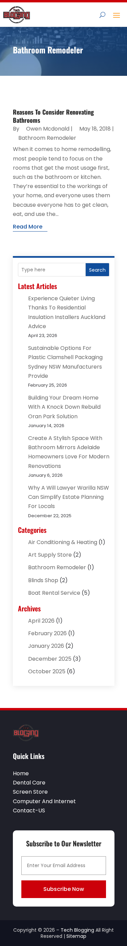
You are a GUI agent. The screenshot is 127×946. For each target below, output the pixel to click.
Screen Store (30, 792)
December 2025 (49, 659)
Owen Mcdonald (47, 129)
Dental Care (29, 783)
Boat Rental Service (54, 593)
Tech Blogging (77, 930)
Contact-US (29, 810)
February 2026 (47, 633)
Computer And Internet (44, 801)
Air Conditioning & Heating (62, 542)
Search (97, 270)
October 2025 (46, 671)
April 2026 (41, 621)
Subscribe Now (63, 889)
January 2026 (46, 646)
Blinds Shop (43, 580)
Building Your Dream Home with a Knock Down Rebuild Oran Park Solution (64, 407)
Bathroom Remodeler (47, 138)
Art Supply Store (50, 555)
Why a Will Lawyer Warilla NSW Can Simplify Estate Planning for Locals (68, 497)
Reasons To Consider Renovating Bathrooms (53, 115)
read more (27, 227)
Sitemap (76, 936)
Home (21, 773)
